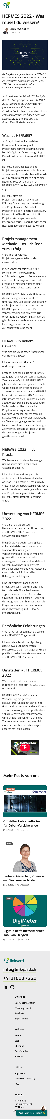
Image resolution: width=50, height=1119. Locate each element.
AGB (17, 1083)
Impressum (20, 1073)
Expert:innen (21, 1018)
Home (18, 1035)
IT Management (23, 1008)
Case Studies (21, 1051)
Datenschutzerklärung (25, 1078)
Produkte (19, 1013)
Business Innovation (25, 1002)
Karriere (19, 1056)
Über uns (19, 1046)
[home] (6, 5)
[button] (43, 5)
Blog (17, 1040)
